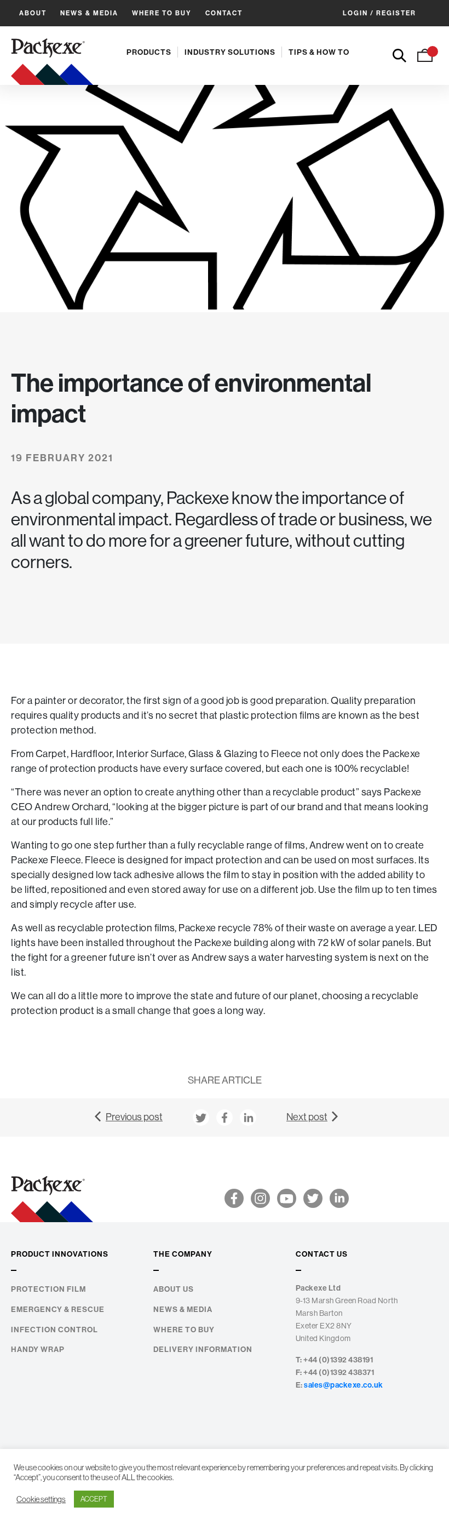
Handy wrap (38, 1349)
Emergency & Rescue (58, 1309)
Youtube (286, 1198)
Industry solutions (230, 52)
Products (148, 52)
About (33, 13)
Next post (306, 1116)
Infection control (54, 1329)
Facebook (234, 1198)
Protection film (48, 1289)
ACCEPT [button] (93, 1498)
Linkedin (339, 1198)
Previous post (134, 1116)
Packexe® (52, 55)
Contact (224, 13)
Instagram (260, 1198)
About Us (173, 1289)
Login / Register (379, 13)
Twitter (313, 1198)
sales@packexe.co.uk (343, 1385)
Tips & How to (319, 52)
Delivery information (202, 1349)
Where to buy (162, 13)
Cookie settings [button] (41, 1499)
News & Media (89, 13)
